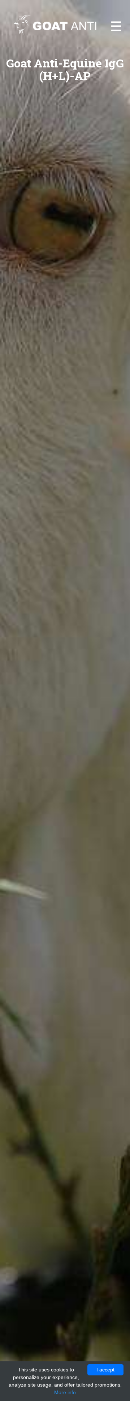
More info (65, 1392)
